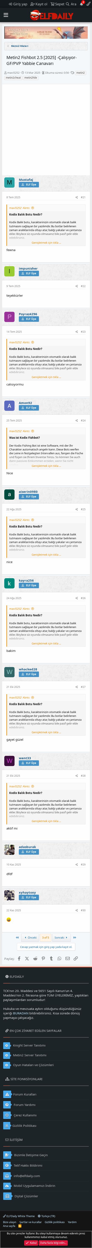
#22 (83, 286)
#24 (83, 420)
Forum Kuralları (24, 1094)
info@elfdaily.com (26, 1176)
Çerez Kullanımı (25, 1115)
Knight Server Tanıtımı (29, 1045)
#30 (83, 910)
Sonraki (60, 937)
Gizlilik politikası (55, 1222)
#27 (83, 687)
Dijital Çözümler (26, 1196)
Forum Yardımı (24, 1105)
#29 (83, 864)
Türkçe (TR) (48, 1216)
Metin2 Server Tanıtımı (29, 1055)
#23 (83, 332)
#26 (83, 598)
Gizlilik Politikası (24, 1125)
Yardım (72, 1222)
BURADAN (20, 1013)
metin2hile (30, 77)
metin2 (80, 73)
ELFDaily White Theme (20, 1216)
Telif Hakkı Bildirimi (27, 1165)
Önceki (32, 937)
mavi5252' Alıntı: (19, 208)
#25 (83, 509)
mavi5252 (13, 73)
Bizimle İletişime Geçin (30, 1155)
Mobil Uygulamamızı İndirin (34, 1185)
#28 (83, 776)
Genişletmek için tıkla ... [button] (46, 242)
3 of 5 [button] (45, 937)
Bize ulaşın (9, 1222)
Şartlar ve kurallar (30, 1222)
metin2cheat (13, 77)
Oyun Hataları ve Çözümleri (33, 1065)
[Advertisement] (46, 129)
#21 (83, 197)
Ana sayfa (9, 1226)
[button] (6, 15)
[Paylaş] (76, 197)
